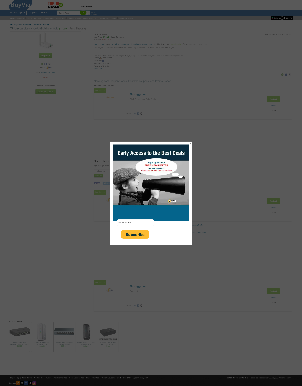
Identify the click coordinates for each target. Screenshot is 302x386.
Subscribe (135, 234)
